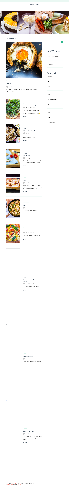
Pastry (25, 128)
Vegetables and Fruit (51, 122)
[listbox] (34, 24)
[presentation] (1, 22)
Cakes (25, 277)
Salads (49, 112)
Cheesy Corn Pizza (27, 230)
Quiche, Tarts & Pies (51, 109)
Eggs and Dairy (50, 91)
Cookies (25, 429)
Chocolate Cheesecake (28, 356)
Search (48, 40)
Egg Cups (9, 84)
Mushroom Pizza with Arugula (30, 105)
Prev (8, 476)
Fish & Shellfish (50, 94)
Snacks (49, 117)
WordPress (19, 484)
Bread (49, 81)
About (16, 1)
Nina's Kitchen (34, 5)
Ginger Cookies (50, 64)
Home (7, 1)
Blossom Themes (10, 484)
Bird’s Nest (49, 61)
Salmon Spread (26, 155)
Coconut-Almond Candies (52, 59)
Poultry (49, 107)
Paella (24, 205)
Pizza (48, 104)
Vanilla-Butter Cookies (28, 431)
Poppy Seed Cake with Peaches (53, 56)
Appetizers (25, 153)
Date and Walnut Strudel (29, 130)
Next (23, 476)
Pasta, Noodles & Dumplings (53, 99)
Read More (8, 93)
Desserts (49, 89)
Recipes (11, 1)
